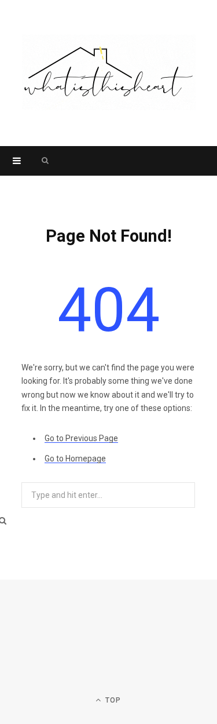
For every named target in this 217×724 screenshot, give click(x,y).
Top (112, 700)
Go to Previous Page (81, 438)
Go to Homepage (75, 458)
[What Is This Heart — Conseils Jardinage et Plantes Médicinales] (109, 73)
